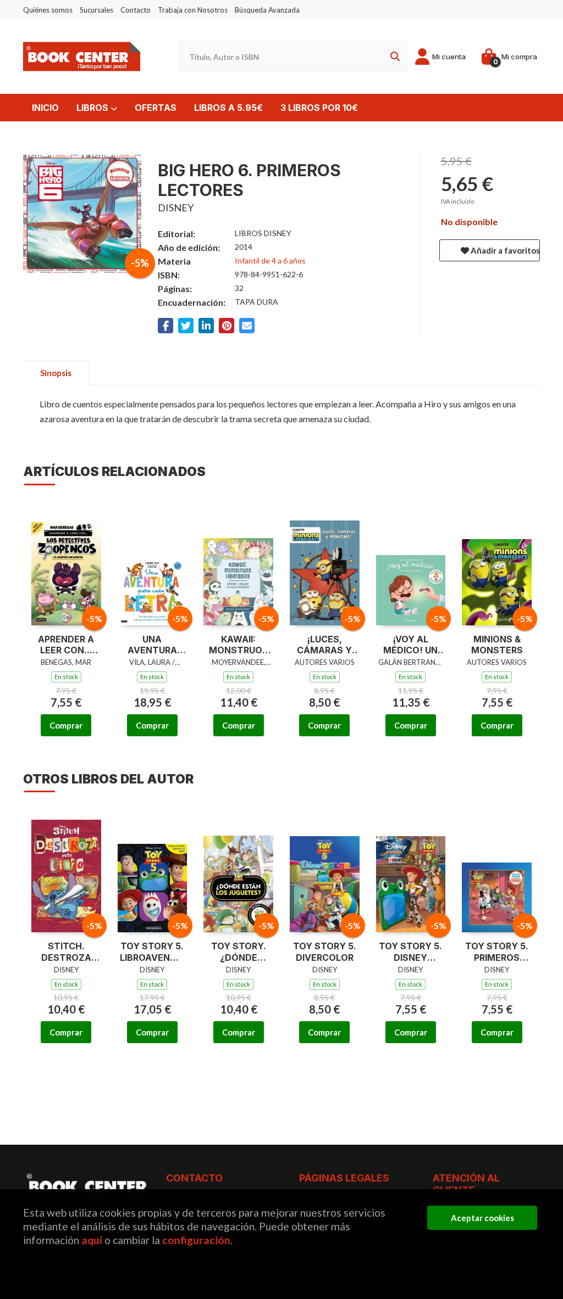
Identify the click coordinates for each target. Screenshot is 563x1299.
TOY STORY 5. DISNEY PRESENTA (410, 952)
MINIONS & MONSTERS (497, 645)
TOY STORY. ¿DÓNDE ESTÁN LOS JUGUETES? (238, 952)
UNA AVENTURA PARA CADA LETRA (152, 645)
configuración (196, 1240)
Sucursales (96, 9)
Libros (93, 107)
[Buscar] (393, 57)
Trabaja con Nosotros (193, 9)
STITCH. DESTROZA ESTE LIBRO (66, 952)
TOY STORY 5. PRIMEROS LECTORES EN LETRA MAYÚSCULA (496, 952)
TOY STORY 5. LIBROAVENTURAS (152, 951)
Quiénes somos (48, 9)
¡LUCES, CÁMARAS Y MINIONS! (324, 645)
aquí (91, 1240)
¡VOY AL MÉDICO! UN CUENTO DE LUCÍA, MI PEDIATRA (410, 645)
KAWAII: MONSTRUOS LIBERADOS (238, 645)
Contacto (135, 9)
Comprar (65, 725)
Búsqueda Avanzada (267, 9)
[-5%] (66, 562)
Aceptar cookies (482, 1218)
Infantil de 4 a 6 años (270, 260)
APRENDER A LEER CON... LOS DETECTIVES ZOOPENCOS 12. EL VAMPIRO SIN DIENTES (66, 645)
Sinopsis (55, 373)
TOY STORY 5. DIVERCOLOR (324, 951)
